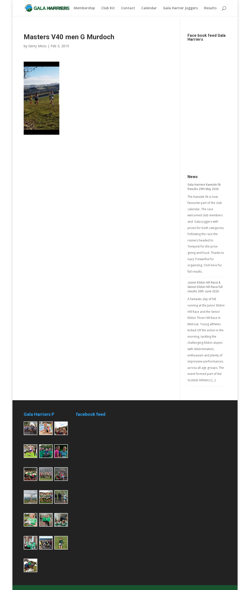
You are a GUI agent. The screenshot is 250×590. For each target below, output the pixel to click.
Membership (84, 8)
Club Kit (108, 8)
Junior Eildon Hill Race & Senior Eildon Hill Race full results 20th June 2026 (205, 287)
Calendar (149, 8)
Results (210, 8)
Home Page (57, 8)
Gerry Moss (37, 46)
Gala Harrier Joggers (180, 8)
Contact (128, 8)
